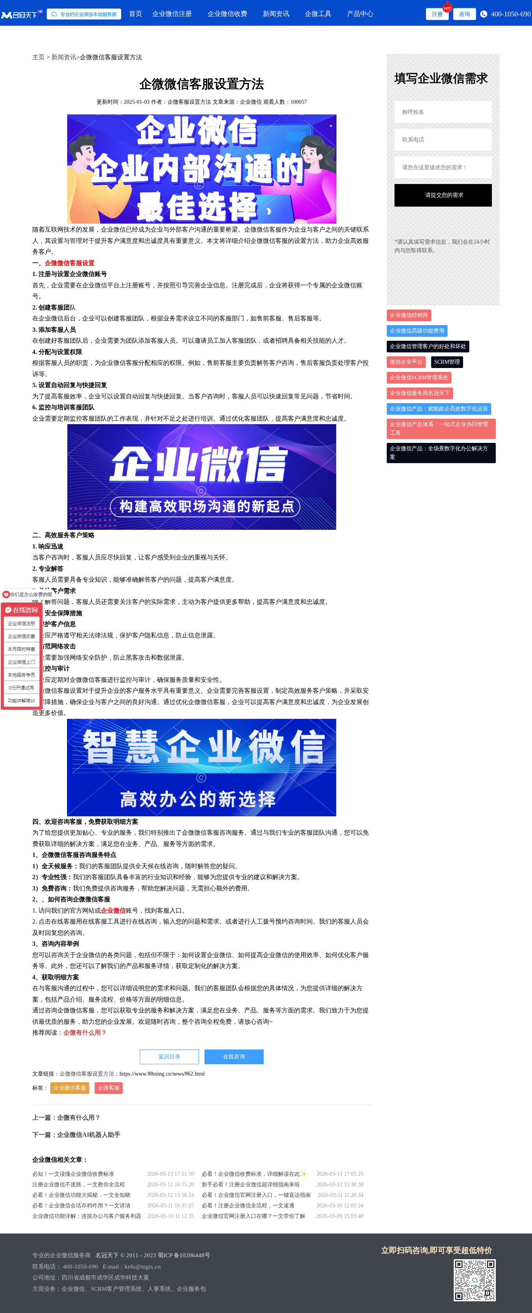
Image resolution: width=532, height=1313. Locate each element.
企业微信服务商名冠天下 (420, 393)
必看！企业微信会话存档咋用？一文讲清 (81, 1206)
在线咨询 (234, 1057)
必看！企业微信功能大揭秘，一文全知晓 (81, 1195)
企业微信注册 (172, 14)
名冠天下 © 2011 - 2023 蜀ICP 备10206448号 (152, 1255)
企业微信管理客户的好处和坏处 (428, 346)
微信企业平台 (406, 362)
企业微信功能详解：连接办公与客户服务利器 (86, 1216)
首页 (135, 14)
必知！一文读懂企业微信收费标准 (73, 1174)
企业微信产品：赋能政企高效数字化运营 (439, 409)
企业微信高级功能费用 (417, 331)
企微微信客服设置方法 (87, 1074)
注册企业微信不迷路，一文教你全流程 (78, 1184)
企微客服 (109, 1088)
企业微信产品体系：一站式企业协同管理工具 (439, 428)
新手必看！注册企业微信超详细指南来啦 (251, 1184)
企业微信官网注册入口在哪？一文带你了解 (253, 1216)
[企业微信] (61, 14)
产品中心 (360, 14)
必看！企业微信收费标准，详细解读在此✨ (254, 1174)
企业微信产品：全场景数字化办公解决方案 (439, 453)
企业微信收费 (227, 14)
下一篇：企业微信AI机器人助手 (76, 1134)
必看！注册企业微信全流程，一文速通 (248, 1206)
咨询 (464, 14)
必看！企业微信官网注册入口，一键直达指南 (256, 1195)
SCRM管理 (447, 362)
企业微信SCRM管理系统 (419, 377)
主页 (38, 57)
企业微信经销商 (409, 315)
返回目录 (169, 1057)
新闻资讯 (276, 14)
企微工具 (318, 14)
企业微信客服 (69, 1088)
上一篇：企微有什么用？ (66, 1117)
